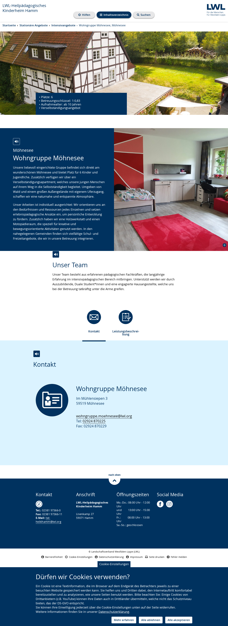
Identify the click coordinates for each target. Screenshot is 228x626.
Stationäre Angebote (34, 25)
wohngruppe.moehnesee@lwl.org (104, 416)
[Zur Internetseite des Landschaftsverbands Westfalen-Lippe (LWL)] (214, 9)
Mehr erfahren (124, 620)
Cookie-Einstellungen (114, 564)
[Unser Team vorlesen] (55, 254)
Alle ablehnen (150, 620)
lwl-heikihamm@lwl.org (48, 519)
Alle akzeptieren (179, 620)
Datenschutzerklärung (113, 612)
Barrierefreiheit (54, 557)
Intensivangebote (63, 25)
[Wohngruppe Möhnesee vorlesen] (16, 141)
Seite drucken (156, 557)
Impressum (136, 557)
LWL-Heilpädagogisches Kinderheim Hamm (24, 8)
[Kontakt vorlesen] (36, 353)
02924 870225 (94, 421)
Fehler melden (179, 557)
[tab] (94, 322)
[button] (171, 189)
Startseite (9, 25)
